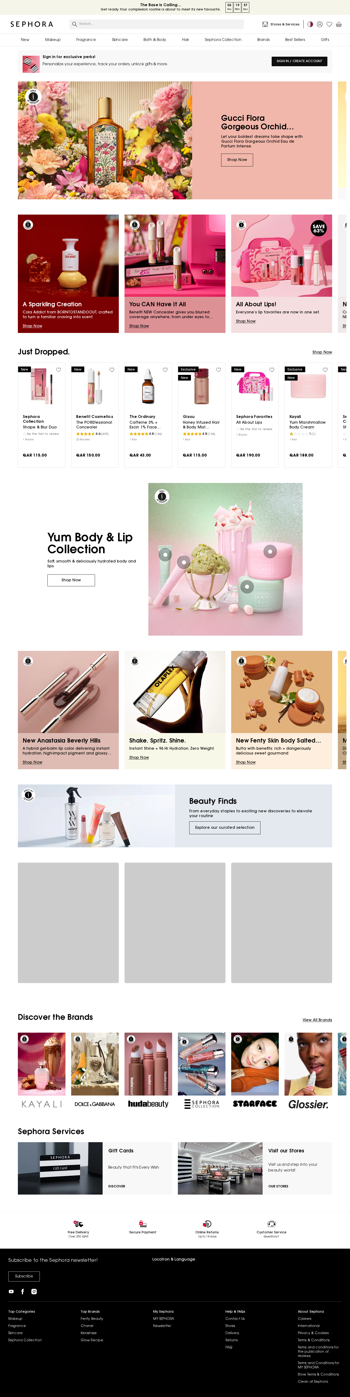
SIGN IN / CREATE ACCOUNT (299, 61)
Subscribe (24, 1276)
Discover (116, 1186)
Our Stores (278, 1186)
